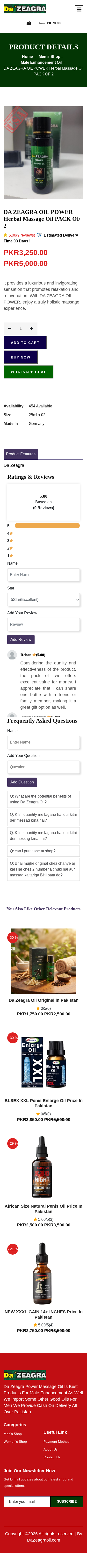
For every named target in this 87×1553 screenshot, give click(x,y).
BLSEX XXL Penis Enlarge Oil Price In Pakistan (44, 1103)
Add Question (22, 782)
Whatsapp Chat (28, 372)
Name (12, 563)
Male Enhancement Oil (41, 62)
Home (27, 57)
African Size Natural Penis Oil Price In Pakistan (43, 1209)
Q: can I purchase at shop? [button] (33, 851)
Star (10, 588)
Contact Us (52, 1457)
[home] (25, 8)
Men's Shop (49, 57)
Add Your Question (23, 756)
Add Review (20, 639)
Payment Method (57, 1441)
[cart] (29, 23)
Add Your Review (22, 613)
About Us (51, 1449)
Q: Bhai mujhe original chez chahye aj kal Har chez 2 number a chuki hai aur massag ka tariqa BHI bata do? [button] (42, 869)
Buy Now (20, 357)
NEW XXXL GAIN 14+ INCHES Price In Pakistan (44, 1314)
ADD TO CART (25, 343)
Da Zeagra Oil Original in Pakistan (44, 1000)
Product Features (21, 454)
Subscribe (67, 1501)
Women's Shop (15, 1441)
